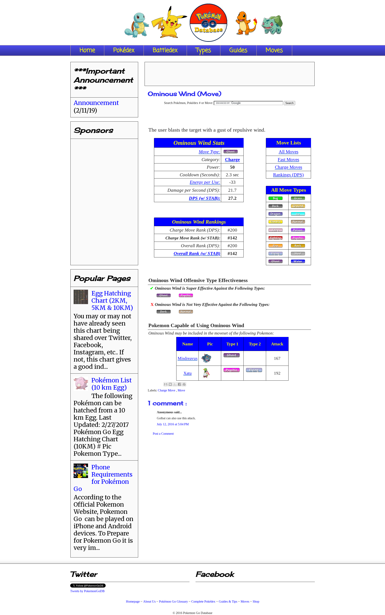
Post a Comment (163, 433)
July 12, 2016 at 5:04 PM (173, 424)
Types (203, 50)
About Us (149, 601)
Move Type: (209, 151)
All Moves (288, 151)
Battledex (165, 50)
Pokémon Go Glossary (173, 601)
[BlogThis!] (170, 384)
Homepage (133, 601)
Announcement (96, 103)
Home (87, 50)
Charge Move (167, 390)
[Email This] (166, 384)
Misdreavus (188, 358)
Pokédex (124, 50)
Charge (232, 159)
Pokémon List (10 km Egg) (111, 383)
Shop (256, 601)
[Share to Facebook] (179, 384)
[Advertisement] (230, 73)
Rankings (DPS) (288, 174)
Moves (274, 50)
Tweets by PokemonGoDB (87, 591)
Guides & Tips (228, 601)
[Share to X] (175, 384)
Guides (238, 50)
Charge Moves (288, 167)
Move (181, 390)
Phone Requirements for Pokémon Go (103, 478)
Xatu (187, 373)
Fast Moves (288, 159)
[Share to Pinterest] (184, 384)
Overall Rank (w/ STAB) (197, 253)
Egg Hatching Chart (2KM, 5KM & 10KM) (112, 300)
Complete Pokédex (203, 601)
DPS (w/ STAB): (204, 198)
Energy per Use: (205, 182)
